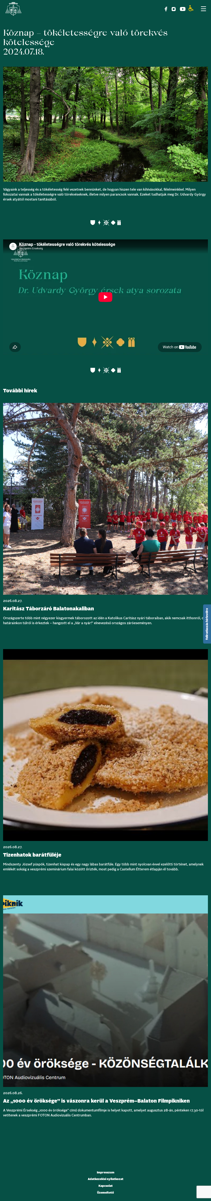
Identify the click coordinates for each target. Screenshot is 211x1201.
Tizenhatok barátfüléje (32, 855)
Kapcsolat (105, 1186)
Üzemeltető (105, 1192)
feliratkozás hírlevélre (207, 624)
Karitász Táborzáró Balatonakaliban (48, 608)
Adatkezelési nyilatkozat (105, 1179)
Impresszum (105, 1172)
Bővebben (11, 637)
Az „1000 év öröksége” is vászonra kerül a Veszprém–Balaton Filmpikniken (96, 1101)
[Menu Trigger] (203, 8)
